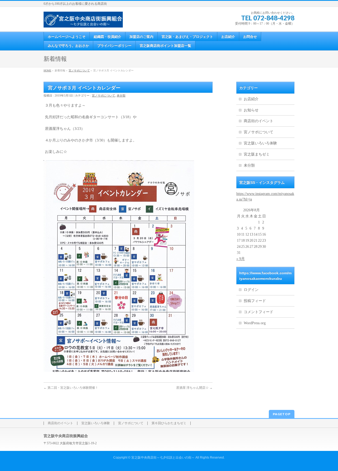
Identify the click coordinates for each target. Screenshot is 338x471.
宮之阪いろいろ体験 (260, 143)
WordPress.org (255, 323)
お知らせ (251, 110)
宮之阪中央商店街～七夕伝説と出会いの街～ (163, 457)
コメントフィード (258, 312)
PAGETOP (281, 414)
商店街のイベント (258, 121)
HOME (47, 70)
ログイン (251, 290)
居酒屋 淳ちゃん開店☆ (194, 388)
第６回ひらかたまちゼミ (169, 423)
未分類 (121, 95)
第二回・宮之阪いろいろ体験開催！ (71, 388)
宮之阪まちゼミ (257, 154)
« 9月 (240, 259)
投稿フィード (255, 301)
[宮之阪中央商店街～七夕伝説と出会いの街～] (83, 21)
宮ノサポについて (79, 70)
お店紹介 (251, 99)
